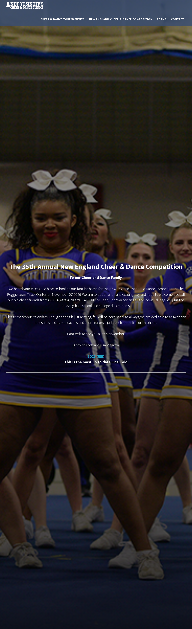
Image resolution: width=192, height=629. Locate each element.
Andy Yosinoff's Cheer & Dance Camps (25, 6)
